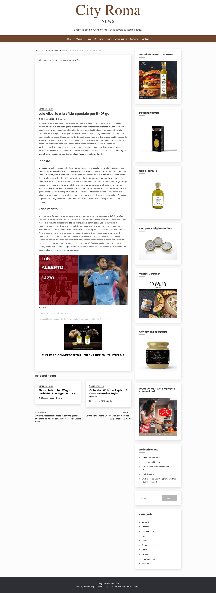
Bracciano (98, 39)
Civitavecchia (121, 39)
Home (69, 39)
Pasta (144, 540)
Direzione (62, 119)
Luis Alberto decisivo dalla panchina (53, 313)
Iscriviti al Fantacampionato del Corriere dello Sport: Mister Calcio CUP (70, 319)
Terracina (134, 39)
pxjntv (60, 398)
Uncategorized (148, 559)
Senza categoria (46, 109)
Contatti (145, 39)
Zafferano (146, 563)
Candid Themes (133, 586)
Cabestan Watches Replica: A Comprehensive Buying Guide (108, 393)
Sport (109, 39)
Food (89, 39)
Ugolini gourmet (149, 474)
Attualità (80, 39)
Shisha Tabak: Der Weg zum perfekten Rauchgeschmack (57, 392)
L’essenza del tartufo (151, 462)
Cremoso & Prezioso (151, 457)
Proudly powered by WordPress (91, 586)
